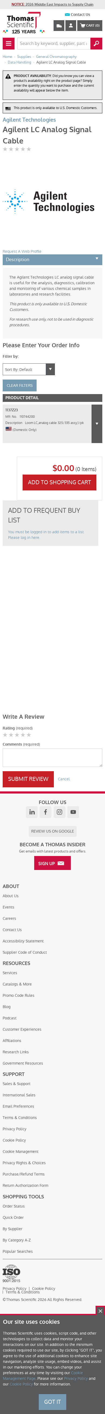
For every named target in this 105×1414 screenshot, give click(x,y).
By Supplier (12, 1228)
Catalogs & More (17, 984)
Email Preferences (18, 1106)
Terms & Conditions (20, 1117)
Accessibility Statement (23, 941)
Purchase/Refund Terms (24, 1174)
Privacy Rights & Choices (24, 1163)
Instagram (59, 812)
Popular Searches (18, 1251)
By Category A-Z (17, 1240)
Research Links (16, 1052)
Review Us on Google (52, 831)
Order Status (14, 1206)
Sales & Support (16, 1083)
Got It (52, 1402)
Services (10, 973)
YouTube (73, 812)
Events (8, 907)
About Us (11, 896)
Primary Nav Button (9, 44)
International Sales (19, 1095)
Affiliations (12, 1040)
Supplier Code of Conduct (25, 952)
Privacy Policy (14, 1129)
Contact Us (80, 14)
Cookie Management (20, 1151)
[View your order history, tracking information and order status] (59, 25)
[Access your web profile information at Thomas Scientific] (70, 25)
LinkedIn (32, 812)
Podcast (9, 1018)
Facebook (45, 812)
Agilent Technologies (29, 120)
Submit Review (28, 779)
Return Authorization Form (25, 1185)
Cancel (64, 779)
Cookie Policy (14, 1140)
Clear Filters (20, 385)
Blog (6, 1006)
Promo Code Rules (18, 995)
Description (17, 259)
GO (96, 44)
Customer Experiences (22, 1029)
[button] (97, 424)
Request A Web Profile (22, 251)
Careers (9, 918)
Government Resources (23, 1063)
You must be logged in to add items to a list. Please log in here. (46, 534)
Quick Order (13, 1217)
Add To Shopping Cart (59, 482)
